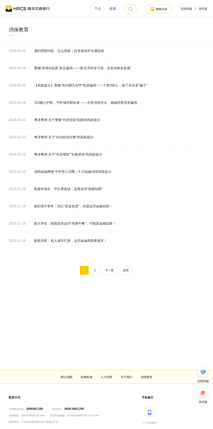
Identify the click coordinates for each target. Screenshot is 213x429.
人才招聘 (106, 377)
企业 (112, 8)
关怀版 (203, 8)
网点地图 (66, 377)
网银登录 (161, 9)
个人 (97, 8)
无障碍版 (186, 8)
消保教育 (146, 377)
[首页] (28, 8)
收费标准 (86, 377)
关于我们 (126, 377)
